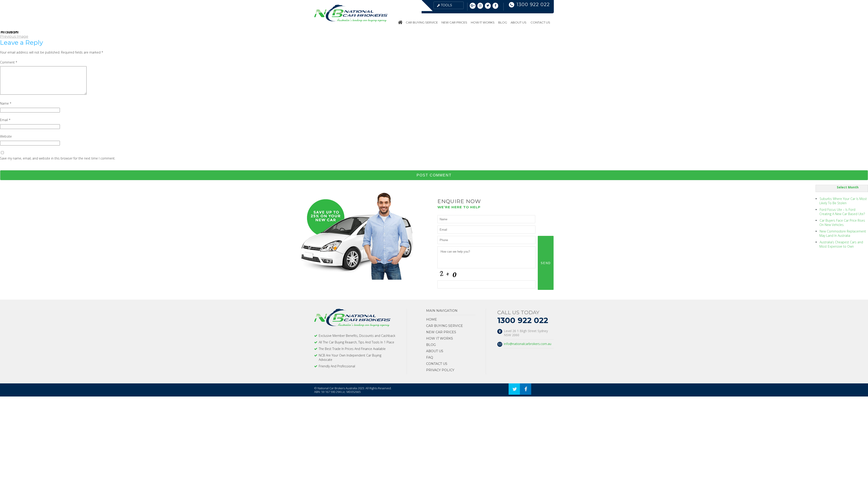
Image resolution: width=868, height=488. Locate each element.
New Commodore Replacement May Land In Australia (842, 233)
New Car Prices (454, 22)
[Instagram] (480, 6)
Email (5, 120)
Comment (8, 62)
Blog (502, 22)
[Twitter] (488, 6)
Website (6, 136)
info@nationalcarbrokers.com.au (527, 344)
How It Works (483, 22)
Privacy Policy (440, 370)
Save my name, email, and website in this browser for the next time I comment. (57, 158)
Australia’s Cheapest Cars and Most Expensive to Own (841, 244)
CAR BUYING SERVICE (422, 22)
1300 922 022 (533, 4)
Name (5, 103)
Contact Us (540, 22)
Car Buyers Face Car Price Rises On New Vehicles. (842, 222)
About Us (518, 22)
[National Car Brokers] (351, 21)
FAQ (429, 357)
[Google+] (473, 6)
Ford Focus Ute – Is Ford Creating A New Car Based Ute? (842, 211)
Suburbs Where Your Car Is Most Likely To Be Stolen (843, 201)
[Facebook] (495, 6)
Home (400, 22)
